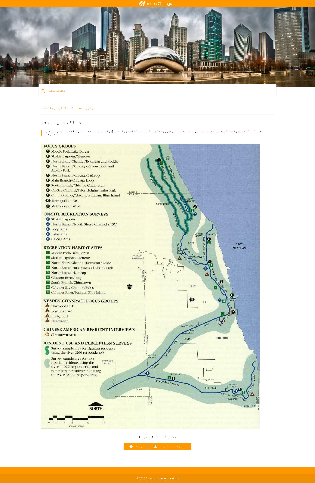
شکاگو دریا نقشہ (54, 108)
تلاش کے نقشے (57, 90)
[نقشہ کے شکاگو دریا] (150, 428)
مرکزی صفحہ (86, 108)
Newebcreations (169, 478)
